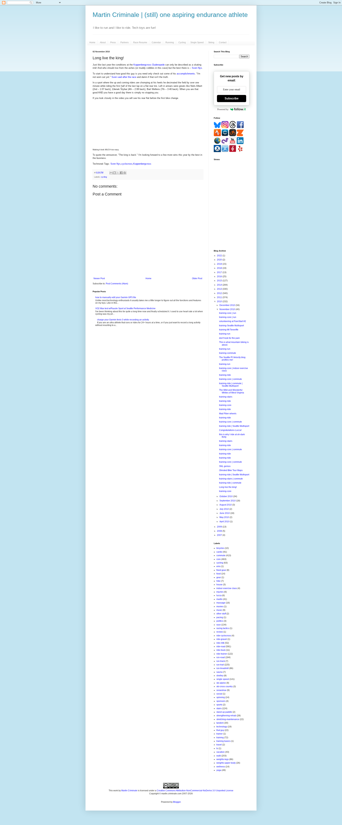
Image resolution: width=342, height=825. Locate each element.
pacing (219, 617)
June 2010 (224, 513)
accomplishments (186, 73)
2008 (219, 531)
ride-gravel (221, 639)
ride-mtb (220, 643)
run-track (220, 661)
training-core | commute (230, 379)
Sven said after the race (124, 77)
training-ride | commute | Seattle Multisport (230, 384)
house (219, 584)
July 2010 (224, 509)
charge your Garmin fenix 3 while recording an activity (123, 319)
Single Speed (197, 42)
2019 (219, 264)
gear (218, 577)
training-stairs (225, 397)
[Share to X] (118, 173)
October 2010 (226, 496)
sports (219, 704)
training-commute (227, 353)
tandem (220, 723)
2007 (219, 535)
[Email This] (111, 173)
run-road (220, 657)
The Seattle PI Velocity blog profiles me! (232, 358)
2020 (219, 259)
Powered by (223, 109)
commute (220, 555)
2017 (219, 272)
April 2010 (224, 521)
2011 (219, 297)
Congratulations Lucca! (230, 430)
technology (221, 726)
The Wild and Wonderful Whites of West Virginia (231, 391)
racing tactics (222, 628)
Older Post (197, 278)
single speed (222, 679)
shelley (219, 675)
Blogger (177, 802)
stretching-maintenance (227, 719)
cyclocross (127, 163)
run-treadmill (222, 668)
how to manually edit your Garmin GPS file (115, 297)
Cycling (182, 42)
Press (113, 42)
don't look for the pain (229, 338)
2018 (219, 268)
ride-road (220, 646)
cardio (219, 552)
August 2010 (225, 505)
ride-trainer (221, 654)
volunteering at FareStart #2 (232, 321)
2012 (219, 293)
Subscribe (232, 98)
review (219, 632)
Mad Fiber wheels (227, 413)
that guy (220, 730)
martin (219, 599)
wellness (220, 766)
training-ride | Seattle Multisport (234, 426)
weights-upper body (226, 763)
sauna (219, 672)
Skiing (211, 42)
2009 (219, 526)
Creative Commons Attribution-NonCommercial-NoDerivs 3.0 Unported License (195, 790)
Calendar (156, 42)
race (218, 624)
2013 (219, 289)
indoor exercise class (226, 588)
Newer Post (99, 278)
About (103, 42)
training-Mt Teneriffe (228, 329)
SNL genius (224, 466)
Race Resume (140, 42)
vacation (220, 752)
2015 (219, 280)
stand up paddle (224, 712)
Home (92, 42)
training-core (225, 405)
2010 (219, 301)
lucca (219, 595)
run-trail (220, 664)
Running (169, 42)
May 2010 (224, 517)
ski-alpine (221, 683)
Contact (222, 42)
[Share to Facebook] (121, 173)
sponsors (220, 701)
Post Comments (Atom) (117, 283)
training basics (223, 741)
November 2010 (227, 309)
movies (219, 606)
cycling (104, 177)
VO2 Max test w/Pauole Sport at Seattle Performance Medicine (125, 308)
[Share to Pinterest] (124, 173)
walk (218, 755)
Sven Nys (197, 68)
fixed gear (221, 570)
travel (219, 744)
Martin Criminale (129, 790)
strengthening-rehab (226, 715)
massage (220, 603)
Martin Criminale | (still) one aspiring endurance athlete (170, 14)
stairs (219, 708)
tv (217, 748)
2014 (219, 285)
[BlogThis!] (114, 173)
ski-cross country (224, 686)
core (218, 559)
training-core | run (227, 313)
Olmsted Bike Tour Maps (231, 470)
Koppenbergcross (142, 163)
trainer (219, 734)
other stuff (221, 613)
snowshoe (221, 690)
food (218, 573)
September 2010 (227, 500)
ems (218, 566)
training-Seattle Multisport (231, 325)
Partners (124, 42)
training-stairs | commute (231, 478)
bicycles (220, 548)
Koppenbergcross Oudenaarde (149, 64)
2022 (219, 255)
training (220, 737)
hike (218, 581)
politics (219, 621)
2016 (219, 276)
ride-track (221, 650)
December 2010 (227, 305)
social (219, 694)
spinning (220, 697)
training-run (224, 334)
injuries (220, 592)
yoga (218, 770)
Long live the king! (228, 487)
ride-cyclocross (223, 635)
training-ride (225, 375)
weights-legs (222, 759)
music (219, 610)
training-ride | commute (230, 483)
